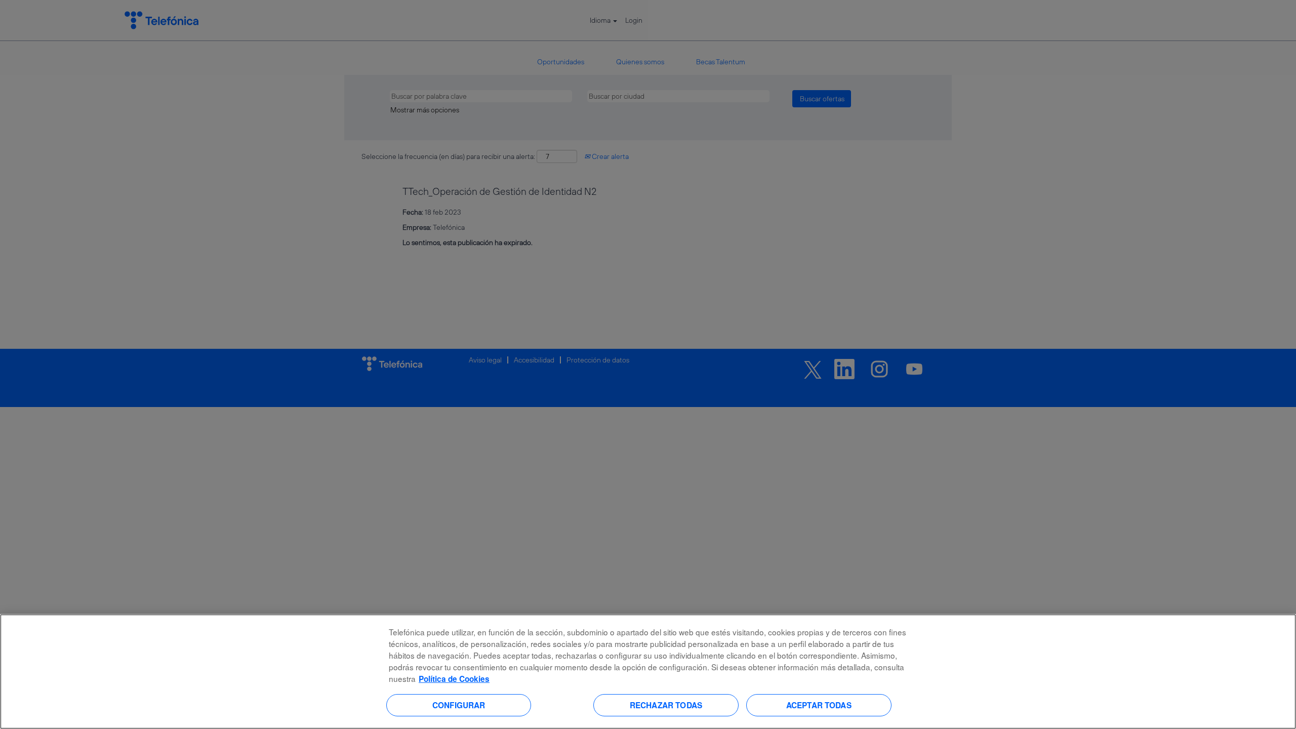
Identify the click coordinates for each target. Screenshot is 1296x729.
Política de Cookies (454, 678)
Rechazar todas (666, 704)
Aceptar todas (819, 704)
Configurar (458, 704)
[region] (648, 671)
